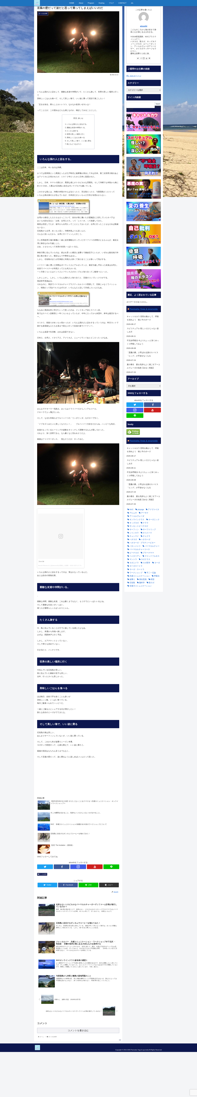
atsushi (143, 26)
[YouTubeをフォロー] (146, 58)
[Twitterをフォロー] (138, 58)
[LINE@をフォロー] (149, 58)
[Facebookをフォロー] (141, 58)
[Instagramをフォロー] (143, 58)
